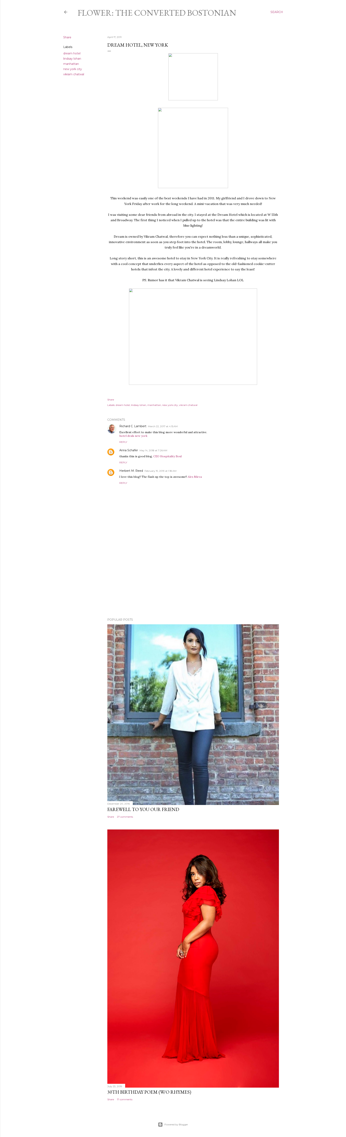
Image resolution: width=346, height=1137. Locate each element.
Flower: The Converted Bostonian (157, 12)
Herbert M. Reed (131, 471)
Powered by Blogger (176, 1124)
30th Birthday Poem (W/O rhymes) (149, 1092)
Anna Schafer (128, 450)
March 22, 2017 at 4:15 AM (163, 426)
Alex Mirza (195, 477)
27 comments (125, 816)
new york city (72, 69)
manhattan (71, 64)
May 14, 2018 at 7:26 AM (153, 450)
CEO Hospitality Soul (167, 456)
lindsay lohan (72, 58)
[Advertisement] (193, 580)
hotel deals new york (133, 436)
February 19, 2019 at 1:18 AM (160, 470)
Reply (123, 441)
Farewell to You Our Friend (143, 809)
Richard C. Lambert (132, 426)
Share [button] (67, 37)
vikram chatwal (73, 74)
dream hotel (71, 53)
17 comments (124, 1099)
